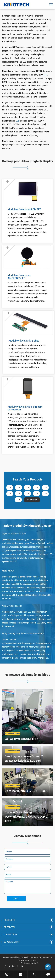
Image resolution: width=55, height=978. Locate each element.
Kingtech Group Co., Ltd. (31, 957)
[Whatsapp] (48, 967)
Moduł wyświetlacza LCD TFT (24, 209)
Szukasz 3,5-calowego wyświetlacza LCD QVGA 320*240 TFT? (26, 817)
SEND (16, 898)
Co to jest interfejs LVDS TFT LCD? (26, 791)
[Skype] (7, 974)
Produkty (9, 920)
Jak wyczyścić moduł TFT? (21, 738)
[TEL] (34, 974)
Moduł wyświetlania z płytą (24, 340)
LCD (18, 121)
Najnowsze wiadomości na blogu (27, 674)
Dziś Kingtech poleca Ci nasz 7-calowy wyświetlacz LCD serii (24, 758)
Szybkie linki (11, 941)
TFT (45, 75)
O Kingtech (10, 934)
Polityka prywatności (30, 963)
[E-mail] (21, 974)
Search (33, 499)
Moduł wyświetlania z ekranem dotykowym (25, 408)
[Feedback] (48, 974)
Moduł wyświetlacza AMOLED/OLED (19, 277)
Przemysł (9, 927)
